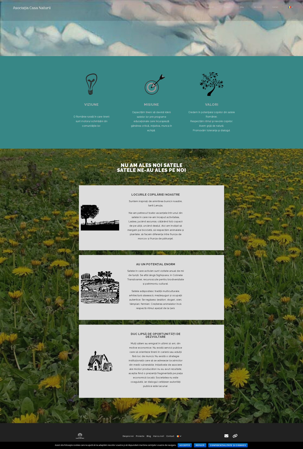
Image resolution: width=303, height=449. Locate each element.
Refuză (200, 445)
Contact (170, 436)
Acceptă (184, 445)
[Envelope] (226, 436)
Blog (149, 436)
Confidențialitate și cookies (228, 445)
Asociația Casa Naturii (32, 8)
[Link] (235, 436)
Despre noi (128, 436)
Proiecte (140, 436)
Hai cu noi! (158, 436)
